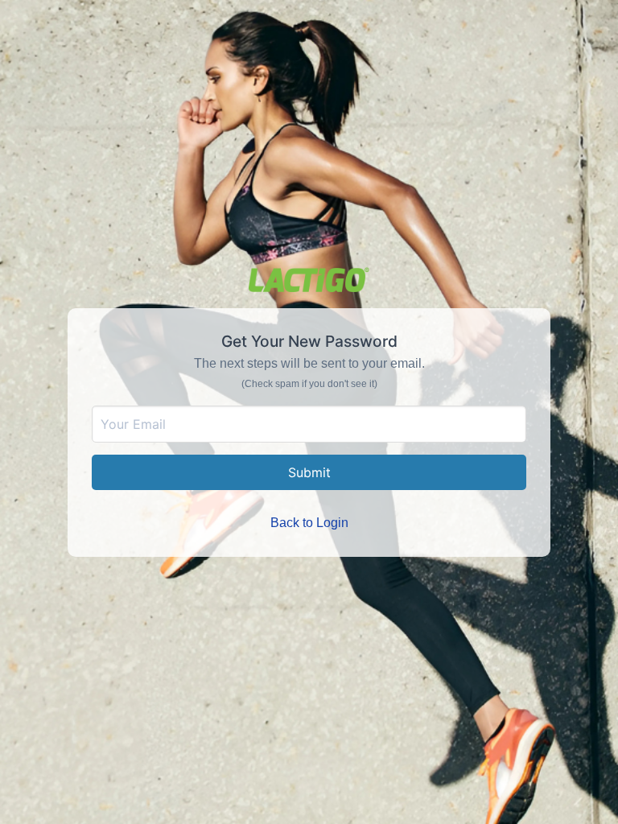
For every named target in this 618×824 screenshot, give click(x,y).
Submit (309, 472)
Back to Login (309, 522)
